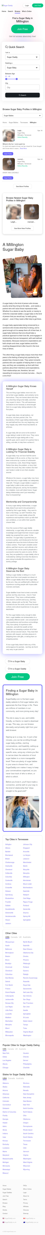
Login (27, 5)
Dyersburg (9, 895)
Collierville (8, 873)
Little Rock (9, 1010)
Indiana (5, 1133)
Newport (26, 895)
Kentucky (6, 1144)
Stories (5, 1210)
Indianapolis (9, 996)
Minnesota (6, 1166)
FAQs (25, 1185)
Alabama (6, 1083)
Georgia (5, 1119)
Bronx (7, 960)
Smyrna (26, 913)
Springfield (26, 920)
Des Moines (9, 978)
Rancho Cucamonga (30, 978)
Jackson (8, 923)
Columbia (8, 877)
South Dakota (28, 1137)
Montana (26, 1083)
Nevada (26, 1090)
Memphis (26, 873)
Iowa (4, 1137)
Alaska (5, 1087)
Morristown (27, 880)
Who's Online (26, 11)
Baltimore (8, 949)
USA (7, 937)
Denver (25, 1060)
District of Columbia (9, 1112)
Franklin (8, 902)
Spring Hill (26, 916)
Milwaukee (9, 1032)
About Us (26, 1196)
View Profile (8, 154)
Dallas (5, 1057)
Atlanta (5, 1064)
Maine (5, 1151)
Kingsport (26, 848)
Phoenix (26, 960)
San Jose (26, 1006)
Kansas (5, 1141)
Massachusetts (8, 1159)
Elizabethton (9, 898)
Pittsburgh (26, 963)
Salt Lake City (28, 992)
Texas (25, 1144)
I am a (7, 52)
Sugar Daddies (7, 1192)
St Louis (26, 1017)
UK (20, 937)
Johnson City (27, 844)
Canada (14, 937)
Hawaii (5, 1123)
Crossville (8, 887)
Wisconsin (26, 1166)
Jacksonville (9, 999)
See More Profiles (22, 186)
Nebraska (26, 1087)
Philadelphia (27, 1064)
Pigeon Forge (28, 902)
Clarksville (8, 866)
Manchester (27, 862)
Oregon (25, 1123)
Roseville (26, 981)
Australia (27, 937)
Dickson (8, 891)
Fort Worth (9, 985)
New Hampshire (28, 1094)
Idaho (5, 1126)
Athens (7, 848)
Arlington (8, 844)
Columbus (8, 974)
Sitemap (25, 1213)
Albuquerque (9, 942)
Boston (7, 956)
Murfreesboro (28, 887)
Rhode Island (27, 1130)
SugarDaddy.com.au (31, 1222)
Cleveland (8, 869)
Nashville (26, 891)
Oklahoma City (28, 953)
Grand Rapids (10, 992)
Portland (26, 905)
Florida (5, 1115)
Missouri (5, 1173)
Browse (17, 11)
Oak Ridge (26, 898)
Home (4, 11)
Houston (26, 1053)
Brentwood (9, 855)
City (6, 83)
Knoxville (26, 851)
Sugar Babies (13, 122)
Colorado (6, 1101)
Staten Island (27, 1021)
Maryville (26, 869)
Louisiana (6, 1148)
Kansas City (9, 1003)
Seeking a (8, 63)
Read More (23, 148)
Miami (7, 1028)
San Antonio (27, 996)
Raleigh (25, 974)
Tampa (25, 1024)
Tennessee (24, 122)
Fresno (7, 988)
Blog (4, 1206)
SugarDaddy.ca (30, 1218)
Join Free (22, 29)
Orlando (26, 1057)
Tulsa (25, 1028)
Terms (25, 1199)
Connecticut (7, 1105)
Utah (24, 1148)
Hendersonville (10, 916)
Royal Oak (26, 985)
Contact (5, 1213)
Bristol (7, 859)
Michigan (6, 1162)
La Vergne (26, 855)
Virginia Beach (28, 1032)
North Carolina (28, 1108)
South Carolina (28, 1133)
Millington (26, 877)
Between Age (10, 74)
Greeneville (9, 913)
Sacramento (27, 988)
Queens (26, 971)
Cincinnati (8, 967)
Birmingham (9, 953)
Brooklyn (8, 963)
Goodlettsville (10, 909)
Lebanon (26, 859)
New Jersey (27, 1097)
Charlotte (26, 1067)
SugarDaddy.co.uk (10, 1222)
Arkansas (6, 1094)
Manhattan (9, 1021)
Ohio (24, 1115)
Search (10, 11)
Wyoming (26, 1169)
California (6, 1097)
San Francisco (28, 1003)
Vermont (26, 1151)
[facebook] (4, 1227)
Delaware (6, 1108)
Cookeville (8, 880)
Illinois (5, 1130)
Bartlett (7, 851)
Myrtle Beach (27, 942)
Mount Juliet (27, 884)
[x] (7, 1227)
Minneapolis (9, 1035)
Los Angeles (7, 1060)
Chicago (5, 1067)
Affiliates (26, 1206)
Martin (25, 866)
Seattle (25, 1010)
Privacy (25, 1203)
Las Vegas (9, 1006)
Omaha (25, 956)
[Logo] (9, 5)
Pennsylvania (27, 1126)
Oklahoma (26, 1119)
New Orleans (27, 949)
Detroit (7, 981)
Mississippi (6, 1169)
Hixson (7, 920)
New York (6, 1053)
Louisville (8, 1014)
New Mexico (27, 1101)
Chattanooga (9, 862)
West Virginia (27, 1162)
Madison (8, 1017)
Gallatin (8, 905)
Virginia (25, 1155)
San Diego (26, 999)
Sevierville (26, 909)
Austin (7, 945)
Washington (27, 1035)
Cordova (8, 884)
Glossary (26, 1210)
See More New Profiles (22, 228)
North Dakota (27, 1112)
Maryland (6, 1155)
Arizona (5, 1090)
